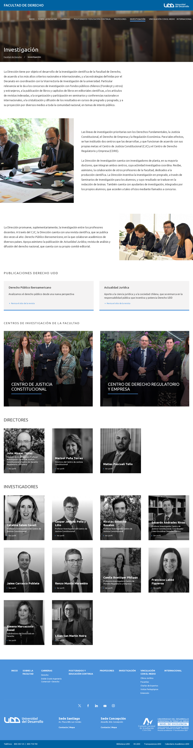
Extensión (145, 693)
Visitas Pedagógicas (149, 689)
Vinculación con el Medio (148, 672)
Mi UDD (137, 744)
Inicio (14, 670)
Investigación (127, 670)
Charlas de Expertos (149, 686)
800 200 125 (19, 744)
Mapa (72, 727)
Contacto (63, 727)
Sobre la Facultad (28, 672)
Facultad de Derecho (24, 5)
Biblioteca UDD (123, 744)
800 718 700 (32, 744)
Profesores (107, 670)
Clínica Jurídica (147, 678)
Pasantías (145, 682)
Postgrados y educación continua (81, 672)
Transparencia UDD (152, 744)
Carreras (46, 670)
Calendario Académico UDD (177, 744)
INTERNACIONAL (173, 670)
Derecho (45, 675)
